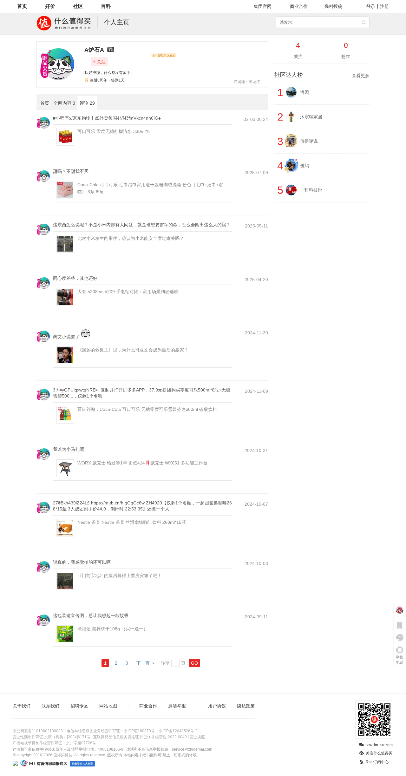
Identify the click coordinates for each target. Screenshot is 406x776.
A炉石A (94, 50)
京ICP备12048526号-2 (178, 731)
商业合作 (299, 6)
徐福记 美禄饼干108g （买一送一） (112, 628)
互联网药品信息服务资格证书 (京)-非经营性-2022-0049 (140, 737)
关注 (99, 61)
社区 (78, 6)
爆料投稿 (333, 6)
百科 (106, 6)
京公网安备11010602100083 (38, 731)
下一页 (143, 663)
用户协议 (217, 705)
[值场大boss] (163, 55)
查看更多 (361, 75)
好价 (50, 6)
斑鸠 (304, 165)
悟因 (304, 92)
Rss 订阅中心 (377, 762)
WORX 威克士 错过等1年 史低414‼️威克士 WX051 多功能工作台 (142, 462)
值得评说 (309, 141)
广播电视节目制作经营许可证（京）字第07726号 (54, 743)
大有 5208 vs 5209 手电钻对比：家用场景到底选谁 (127, 291)
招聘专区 (79, 705)
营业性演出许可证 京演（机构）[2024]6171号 (51, 737)
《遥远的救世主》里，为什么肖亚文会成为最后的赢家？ (132, 349)
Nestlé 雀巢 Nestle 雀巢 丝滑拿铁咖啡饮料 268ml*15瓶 (131, 522)
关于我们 (21, 705)
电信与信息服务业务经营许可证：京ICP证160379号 (111, 731)
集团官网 (263, 6)
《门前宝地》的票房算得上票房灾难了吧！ (119, 575)
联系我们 (50, 705)
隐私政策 (246, 705)
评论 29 (87, 103)
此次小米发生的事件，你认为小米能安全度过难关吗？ (130, 238)
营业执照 (197, 737)
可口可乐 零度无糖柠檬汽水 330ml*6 (113, 131)
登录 (370, 6)
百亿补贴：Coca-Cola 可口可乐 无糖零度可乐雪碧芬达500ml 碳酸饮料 (147, 409)
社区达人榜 (322, 75)
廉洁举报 (177, 705)
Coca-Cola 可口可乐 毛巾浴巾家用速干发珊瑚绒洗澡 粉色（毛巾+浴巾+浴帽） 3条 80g (150, 188)
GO (194, 663)
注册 (384, 6)
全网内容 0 (64, 103)
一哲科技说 (311, 190)
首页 (22, 6)
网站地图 (108, 705)
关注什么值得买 (379, 753)
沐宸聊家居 (311, 116)
